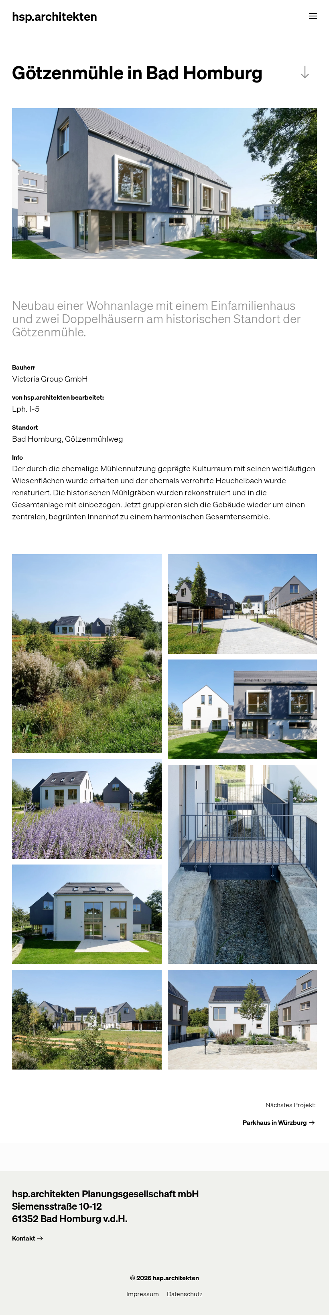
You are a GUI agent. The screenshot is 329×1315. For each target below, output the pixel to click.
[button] (313, 16)
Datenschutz (185, 1293)
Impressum (142, 1293)
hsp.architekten (54, 16)
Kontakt (23, 1238)
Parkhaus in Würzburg (275, 1122)
